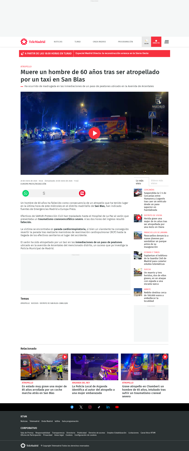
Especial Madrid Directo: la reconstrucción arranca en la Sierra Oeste (112, 53)
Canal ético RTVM (148, 433)
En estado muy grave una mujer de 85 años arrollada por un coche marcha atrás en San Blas (44, 367)
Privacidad (47, 435)
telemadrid (29, 445)
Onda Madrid (99, 42)
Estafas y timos (152, 252)
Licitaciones (133, 433)
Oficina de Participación (31, 435)
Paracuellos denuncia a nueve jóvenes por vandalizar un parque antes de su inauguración (138, 235)
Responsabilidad (42, 433)
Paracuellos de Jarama (155, 232)
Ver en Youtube (117, 407)
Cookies (69, 435)
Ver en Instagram (90, 407)
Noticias (58, 42)
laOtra (57, 421)
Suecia (147, 269)
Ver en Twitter (81, 408)
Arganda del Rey (81, 383)
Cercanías (149, 190)
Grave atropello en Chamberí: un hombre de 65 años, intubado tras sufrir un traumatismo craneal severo (144, 367)
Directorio (70, 433)
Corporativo (29, 428)
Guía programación (70, 421)
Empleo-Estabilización (116, 433)
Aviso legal (59, 435)
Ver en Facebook (72, 408)
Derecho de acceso (97, 433)
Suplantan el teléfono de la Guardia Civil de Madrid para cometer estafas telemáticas (138, 255)
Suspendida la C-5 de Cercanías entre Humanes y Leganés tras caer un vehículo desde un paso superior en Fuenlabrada (138, 193)
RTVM (24, 416)
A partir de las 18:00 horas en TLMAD (48, 53)
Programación (125, 42)
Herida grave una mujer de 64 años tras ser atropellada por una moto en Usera (138, 218)
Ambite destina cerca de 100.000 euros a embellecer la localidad (138, 292)
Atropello (26, 66)
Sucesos (34, 303)
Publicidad (82, 433)
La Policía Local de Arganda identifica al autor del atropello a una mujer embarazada (94, 367)
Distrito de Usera (153, 215)
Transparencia (58, 433)
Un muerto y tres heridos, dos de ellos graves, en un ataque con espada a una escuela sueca (138, 272)
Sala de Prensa (27, 433)
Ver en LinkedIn (108, 407)
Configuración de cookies (86, 435)
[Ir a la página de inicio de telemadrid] (33, 42)
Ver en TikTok (99, 408)
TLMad (78, 42)
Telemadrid (34, 421)
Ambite (147, 289)
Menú (166, 42)
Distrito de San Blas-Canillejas (54, 303)
